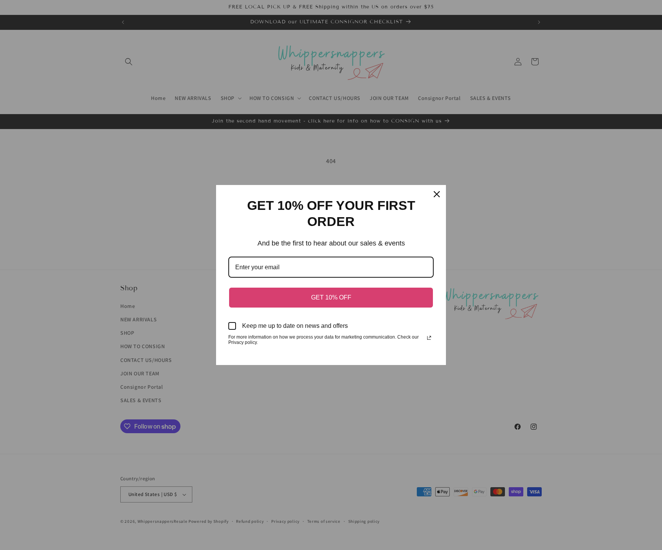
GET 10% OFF (331, 297)
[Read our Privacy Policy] (429, 337)
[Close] (437, 194)
